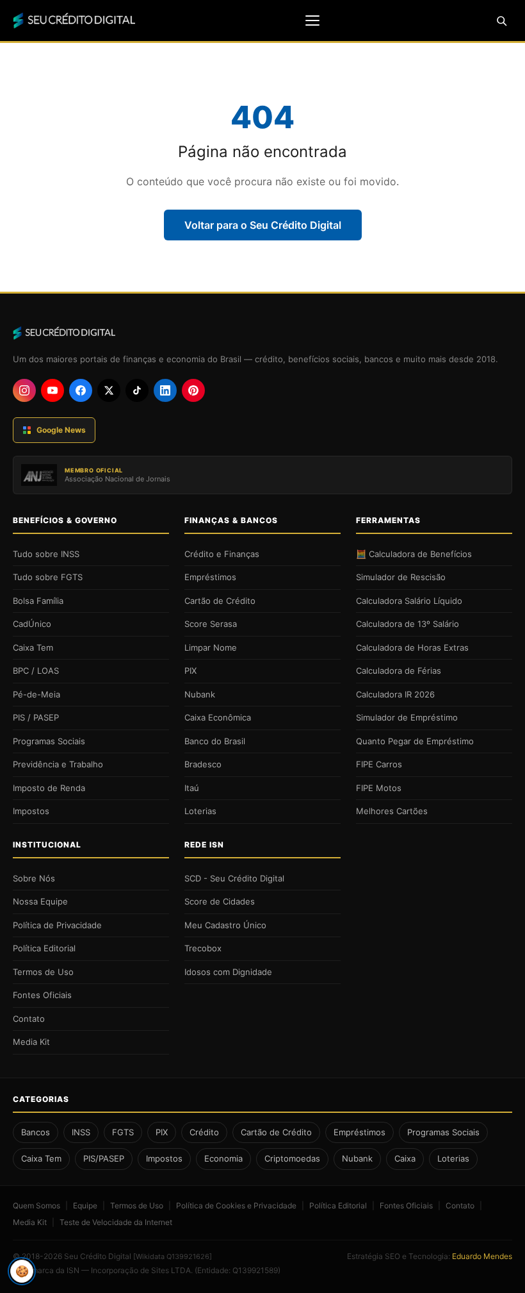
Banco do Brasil (214, 741)
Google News (61, 430)
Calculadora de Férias (398, 670)
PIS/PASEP (103, 1158)
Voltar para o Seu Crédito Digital (262, 225)
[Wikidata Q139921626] (172, 1256)
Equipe (85, 1205)
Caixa (405, 1158)
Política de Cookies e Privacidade (236, 1205)
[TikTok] (137, 390)
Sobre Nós (34, 878)
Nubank (199, 694)
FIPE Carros (379, 764)
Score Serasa (210, 624)
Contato (29, 1019)
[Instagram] (24, 390)
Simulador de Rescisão (401, 577)
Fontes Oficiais (42, 995)
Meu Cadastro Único (225, 925)
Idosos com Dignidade (228, 972)
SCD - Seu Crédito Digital (234, 878)
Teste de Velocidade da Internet (116, 1222)
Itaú (191, 788)
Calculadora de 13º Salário (407, 624)
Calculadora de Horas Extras (412, 647)
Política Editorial (44, 948)
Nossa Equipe (40, 901)
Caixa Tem (33, 647)
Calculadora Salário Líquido (409, 601)
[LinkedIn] (165, 390)
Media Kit (31, 1042)
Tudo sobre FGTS (48, 577)
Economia (223, 1158)
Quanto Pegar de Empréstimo (415, 741)
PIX (190, 670)
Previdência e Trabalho (58, 764)
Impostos (31, 811)
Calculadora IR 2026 (395, 694)
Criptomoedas (292, 1158)
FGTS (123, 1132)
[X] (108, 390)
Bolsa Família (38, 601)
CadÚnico (32, 624)
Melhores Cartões (392, 811)
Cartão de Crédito (219, 601)
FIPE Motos (378, 788)
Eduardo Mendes (482, 1256)
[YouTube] (52, 390)
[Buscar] (501, 20)
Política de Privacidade (57, 925)
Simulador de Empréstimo (407, 717)
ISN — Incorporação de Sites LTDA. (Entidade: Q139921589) (173, 1270)
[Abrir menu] (312, 20)
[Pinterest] (193, 390)
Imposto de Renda (49, 788)
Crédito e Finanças (221, 554)
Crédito (204, 1132)
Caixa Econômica (217, 717)
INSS (81, 1132)
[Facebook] (80, 390)
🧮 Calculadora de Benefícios (414, 554)
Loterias (200, 811)
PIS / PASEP (36, 717)
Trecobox (203, 948)
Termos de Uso (43, 972)
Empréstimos (210, 577)
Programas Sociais (49, 741)
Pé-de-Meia (36, 694)
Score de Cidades (219, 901)
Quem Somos (36, 1205)
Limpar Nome (210, 647)
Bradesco (203, 764)
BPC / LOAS (36, 670)
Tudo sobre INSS (46, 554)
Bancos (35, 1132)
